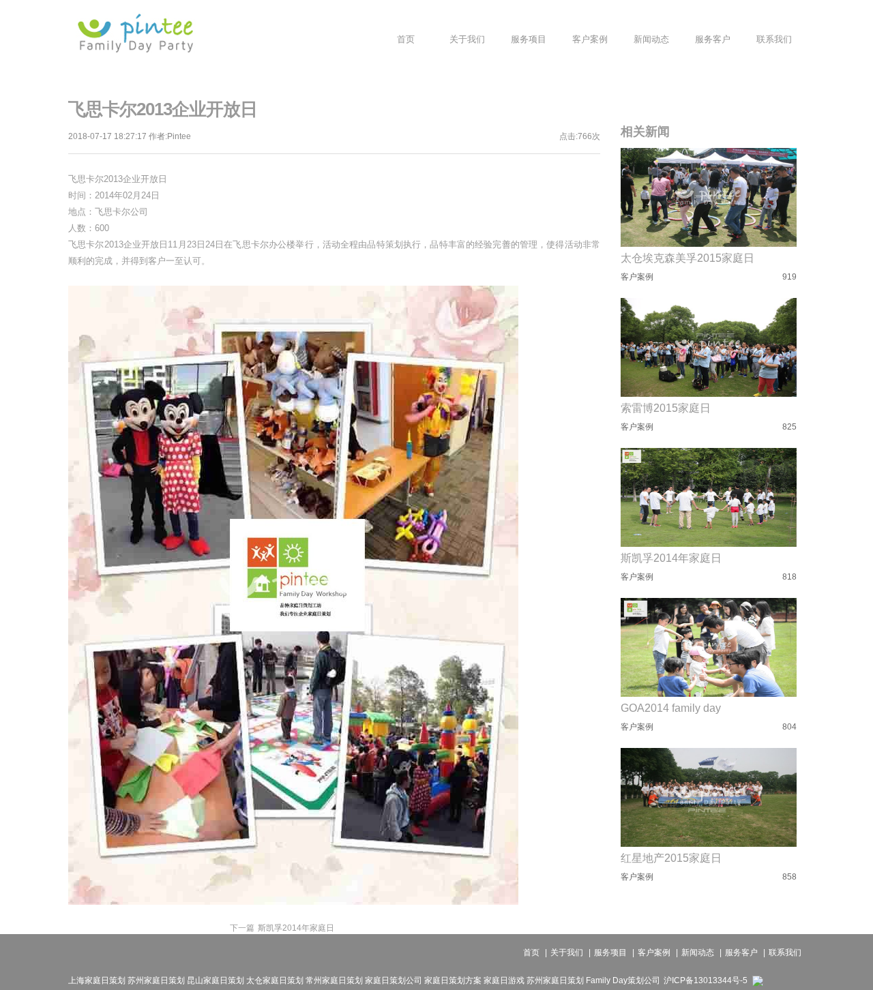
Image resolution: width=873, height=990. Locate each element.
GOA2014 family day (671, 708)
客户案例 (654, 952)
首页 (531, 952)
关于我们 (566, 952)
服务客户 (741, 952)
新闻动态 (697, 952)
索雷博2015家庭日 (666, 408)
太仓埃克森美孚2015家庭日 (687, 258)
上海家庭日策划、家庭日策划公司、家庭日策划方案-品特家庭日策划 (135, 32)
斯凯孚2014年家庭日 (282, 928)
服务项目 (610, 952)
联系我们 (785, 952)
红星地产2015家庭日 (671, 858)
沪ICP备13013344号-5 (706, 980)
